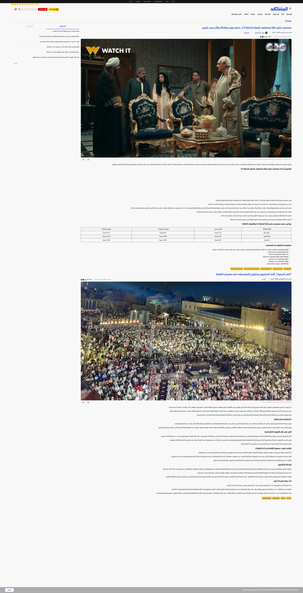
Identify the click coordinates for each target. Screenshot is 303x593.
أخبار (173, 1)
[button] (151, 21)
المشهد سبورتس (158, 1)
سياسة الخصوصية (258, 590)
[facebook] (261, 37)
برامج (167, 1)
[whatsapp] (264, 37)
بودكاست (138, 1)
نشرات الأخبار (52, 9)
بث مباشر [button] (42, 9)
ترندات (130, 1)
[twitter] (262, 37)
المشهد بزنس (147, 1)
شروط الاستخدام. (246, 590)
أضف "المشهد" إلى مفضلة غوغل (281, 36)
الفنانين (196, 427)
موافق (9, 590)
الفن (175, 407)
